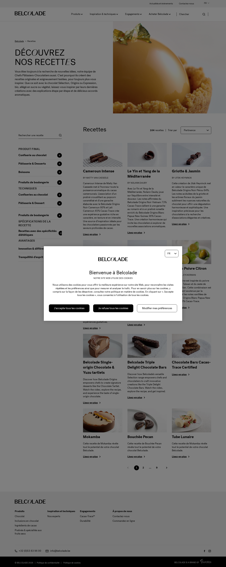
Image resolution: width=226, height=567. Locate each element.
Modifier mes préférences (157, 308)
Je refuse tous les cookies (113, 308)
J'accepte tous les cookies (69, 308)
